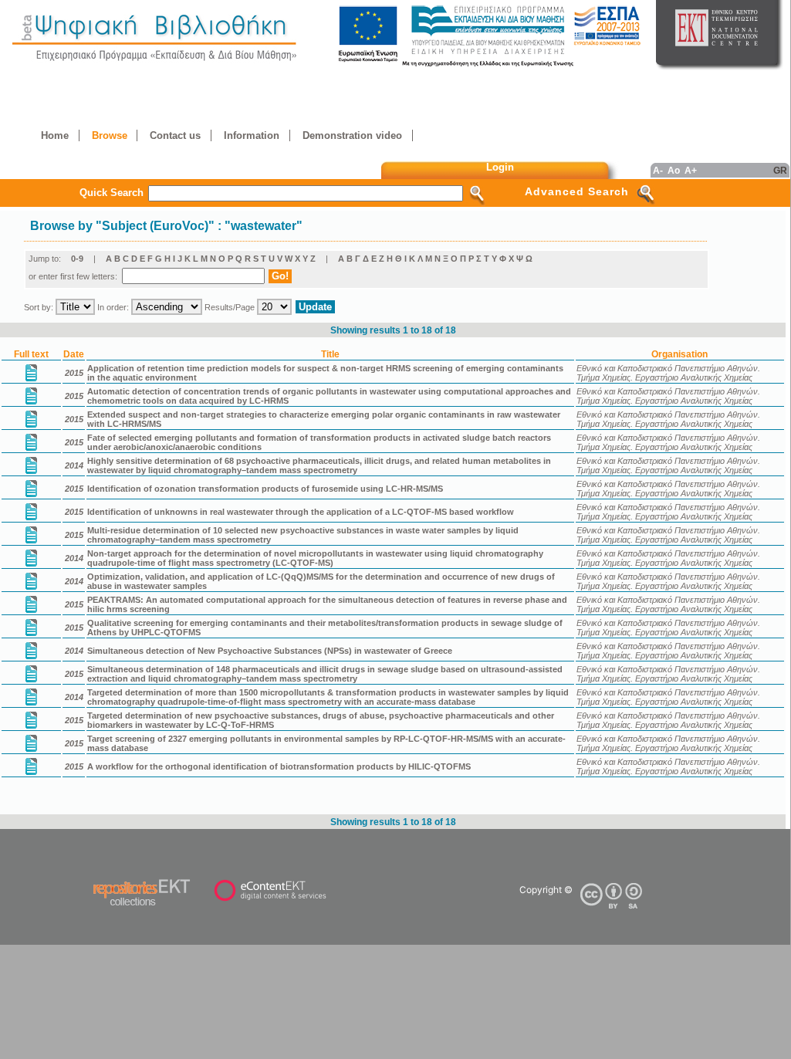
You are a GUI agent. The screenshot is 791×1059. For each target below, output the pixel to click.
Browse (109, 135)
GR (780, 170)
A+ (691, 170)
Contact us (175, 135)
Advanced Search (577, 191)
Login (500, 167)
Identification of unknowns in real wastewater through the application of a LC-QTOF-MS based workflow (300, 511)
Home (55, 135)
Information (251, 135)
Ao (674, 170)
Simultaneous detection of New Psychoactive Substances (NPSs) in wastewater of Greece (269, 650)
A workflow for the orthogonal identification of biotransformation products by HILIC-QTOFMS (279, 766)
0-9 (77, 258)
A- (658, 170)
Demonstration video (352, 135)
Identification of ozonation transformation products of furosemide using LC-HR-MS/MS (265, 488)
